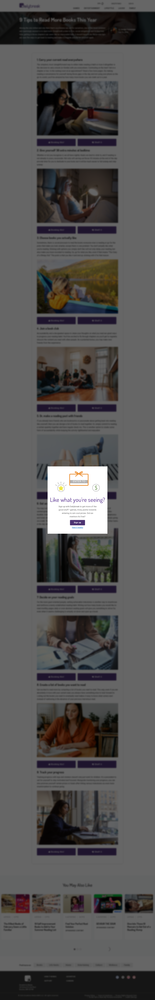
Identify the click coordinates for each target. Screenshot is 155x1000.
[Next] (105, 469)
